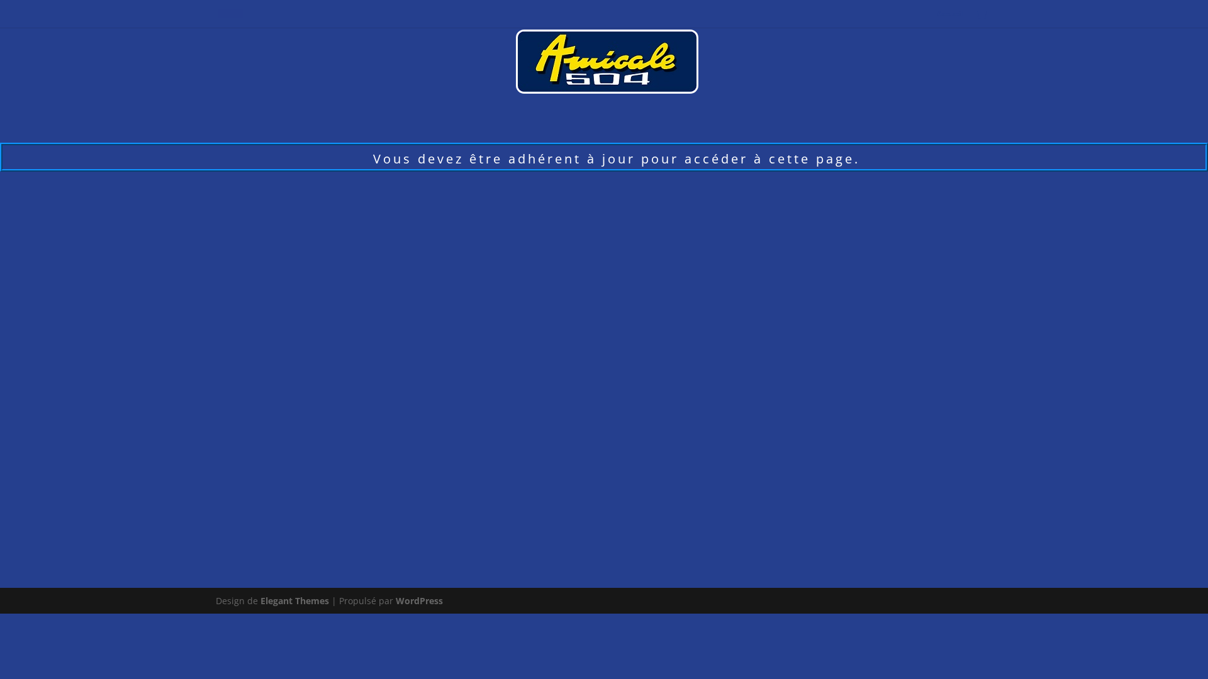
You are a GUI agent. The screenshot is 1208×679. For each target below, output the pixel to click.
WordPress (419, 601)
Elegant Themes (294, 601)
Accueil (950, 14)
